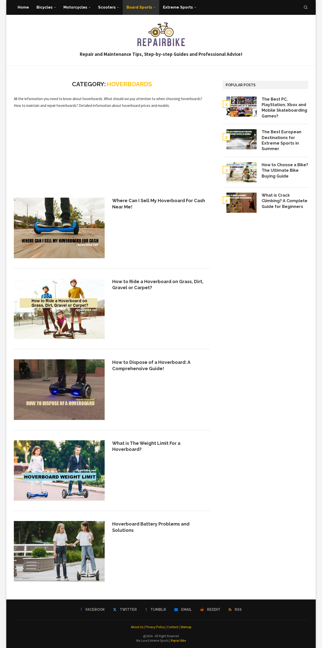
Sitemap (185, 627)
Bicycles (44, 7)
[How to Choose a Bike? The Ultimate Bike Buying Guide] (241, 172)
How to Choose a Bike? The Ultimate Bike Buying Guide (285, 170)
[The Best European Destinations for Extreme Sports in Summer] (241, 139)
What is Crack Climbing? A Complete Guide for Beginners (284, 201)
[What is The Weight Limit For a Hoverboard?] (59, 470)
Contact (172, 627)
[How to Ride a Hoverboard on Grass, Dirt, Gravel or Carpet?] (59, 309)
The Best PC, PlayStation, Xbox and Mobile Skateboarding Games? (284, 107)
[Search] (305, 7)
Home (23, 7)
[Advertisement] (112, 153)
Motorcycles (75, 7)
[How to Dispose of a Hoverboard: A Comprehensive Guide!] (59, 389)
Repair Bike (178, 640)
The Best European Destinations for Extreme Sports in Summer (281, 140)
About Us (137, 627)
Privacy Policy (155, 627)
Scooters (107, 7)
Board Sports (139, 7)
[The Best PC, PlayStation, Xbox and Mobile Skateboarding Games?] (241, 107)
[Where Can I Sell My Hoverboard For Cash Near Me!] (59, 228)
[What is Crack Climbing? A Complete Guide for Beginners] (241, 203)
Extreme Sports (178, 7)
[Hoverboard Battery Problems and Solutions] (59, 551)
